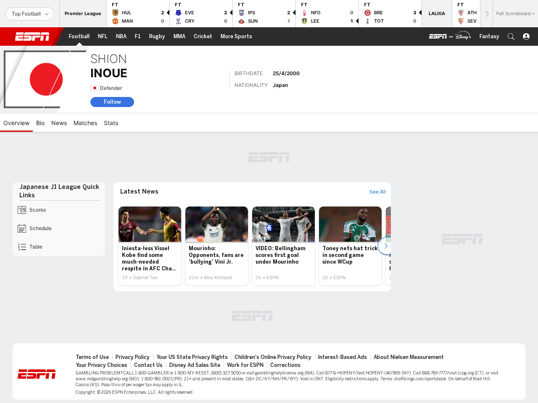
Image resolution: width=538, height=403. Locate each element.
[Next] (486, 13)
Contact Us (148, 365)
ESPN (32, 36)
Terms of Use (92, 357)
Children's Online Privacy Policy (273, 357)
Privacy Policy (133, 357)
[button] (511, 36)
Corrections (285, 365)
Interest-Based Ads (342, 357)
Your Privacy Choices (101, 365)
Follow (112, 102)
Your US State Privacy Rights (192, 357)
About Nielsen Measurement (409, 357)
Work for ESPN (245, 365)
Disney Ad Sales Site (194, 365)
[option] (150, 246)
